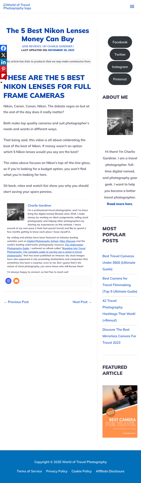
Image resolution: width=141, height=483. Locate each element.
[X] (3, 55)
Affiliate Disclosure (110, 471)
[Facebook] (3, 48)
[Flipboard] (3, 75)
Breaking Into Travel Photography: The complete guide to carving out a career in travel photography (46, 252)
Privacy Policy (56, 471)
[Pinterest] (3, 68)
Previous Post (16, 302)
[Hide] (1, 82)
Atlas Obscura (67, 241)
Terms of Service (29, 471)
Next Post (82, 302)
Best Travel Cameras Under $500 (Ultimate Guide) (118, 262)
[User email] (16, 281)
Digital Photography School (42, 241)
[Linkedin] (3, 62)
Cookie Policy (82, 471)
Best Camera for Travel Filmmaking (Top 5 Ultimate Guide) (119, 284)
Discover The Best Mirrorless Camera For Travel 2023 (119, 336)
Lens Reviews (31, 46)
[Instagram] (8, 281)
